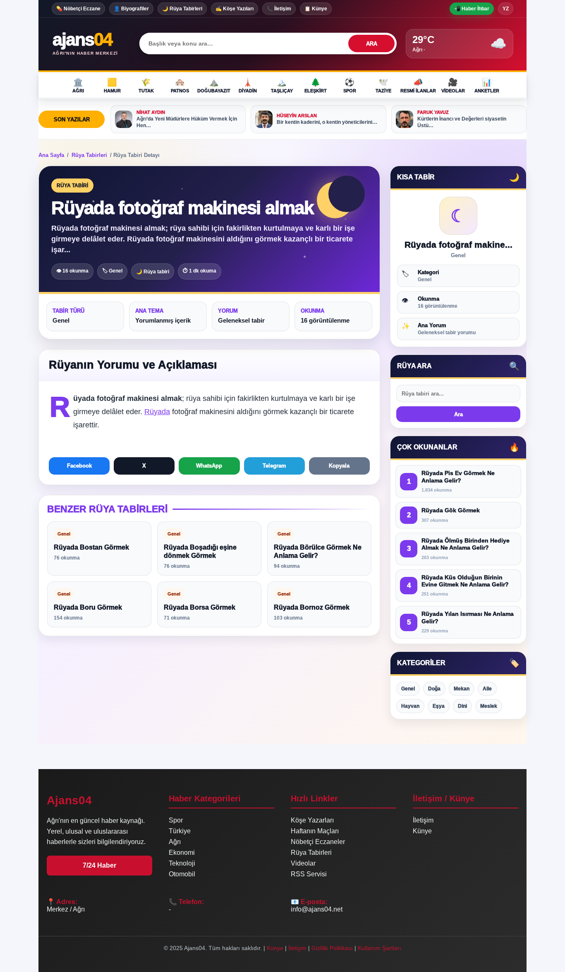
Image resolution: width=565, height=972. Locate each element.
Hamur (112, 85)
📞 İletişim (279, 9)
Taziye (383, 85)
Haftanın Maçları (315, 831)
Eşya (439, 706)
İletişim (423, 820)
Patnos (180, 85)
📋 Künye (315, 9)
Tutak (146, 85)
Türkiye (180, 831)
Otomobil (182, 874)
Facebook (79, 466)
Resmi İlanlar (418, 85)
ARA (371, 44)
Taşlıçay (282, 85)
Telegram (274, 466)
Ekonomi (182, 852)
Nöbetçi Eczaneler (318, 841)
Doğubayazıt (213, 85)
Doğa (434, 689)
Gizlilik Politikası (332, 948)
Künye (422, 831)
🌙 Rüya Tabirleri (182, 9)
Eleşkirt (315, 85)
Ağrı (78, 85)
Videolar (453, 85)
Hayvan (410, 706)
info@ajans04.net (316, 909)
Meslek (488, 706)
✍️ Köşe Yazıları (234, 9)
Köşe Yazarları (312, 820)
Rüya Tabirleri (89, 155)
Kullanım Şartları (379, 948)
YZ (506, 9)
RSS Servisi (309, 874)
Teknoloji (182, 863)
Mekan (461, 689)
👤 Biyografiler (131, 9)
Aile (487, 689)
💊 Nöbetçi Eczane (78, 9)
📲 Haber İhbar (471, 9)
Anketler (486, 85)
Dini (462, 706)
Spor (349, 85)
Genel (408, 689)
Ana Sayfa (51, 155)
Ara (458, 414)
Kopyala (339, 466)
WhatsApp (209, 466)
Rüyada (157, 412)
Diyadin (248, 85)
